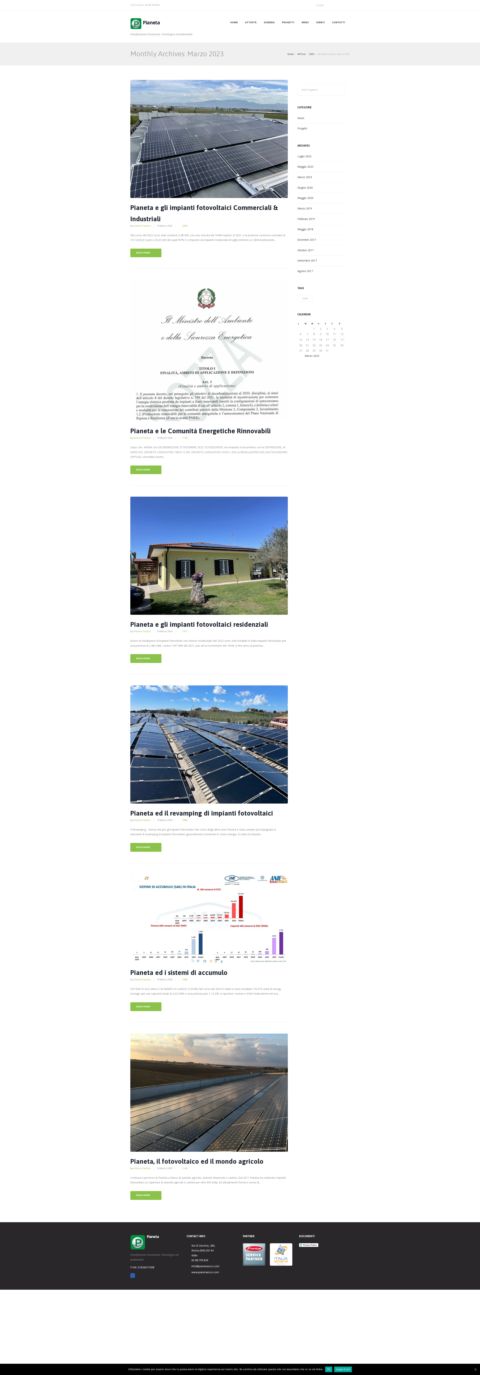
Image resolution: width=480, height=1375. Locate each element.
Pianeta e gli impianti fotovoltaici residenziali (199, 624)
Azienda (269, 22)
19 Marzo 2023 (164, 225)
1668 (184, 979)
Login (319, 5)
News (305, 22)
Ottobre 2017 (305, 250)
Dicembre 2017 (306, 239)
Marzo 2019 (304, 208)
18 (334, 339)
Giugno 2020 (305, 187)
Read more (143, 252)
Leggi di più (343, 1369)
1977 (184, 631)
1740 (184, 437)
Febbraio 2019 (306, 219)
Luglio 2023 (304, 156)
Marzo (312, 356)
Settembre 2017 (307, 260)
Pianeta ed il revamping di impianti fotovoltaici (201, 813)
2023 (311, 54)
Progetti (288, 22)
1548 (184, 1168)
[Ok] (475, 1369)
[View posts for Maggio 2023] (342, 355)
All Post (301, 54)
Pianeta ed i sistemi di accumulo (178, 972)
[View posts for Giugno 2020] (300, 355)
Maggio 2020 (305, 198)
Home (234, 22)
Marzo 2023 (304, 177)
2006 (184, 225)
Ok (328, 1369)
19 (342, 339)
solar (305, 298)
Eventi (320, 22)
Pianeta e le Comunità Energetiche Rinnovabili (200, 431)
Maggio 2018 (305, 229)
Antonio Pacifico (142, 225)
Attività (250, 22)
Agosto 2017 (305, 271)
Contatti (338, 22)
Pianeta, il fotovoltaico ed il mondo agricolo (196, 1161)
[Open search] (335, 4)
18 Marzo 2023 (164, 1168)
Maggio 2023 (305, 166)
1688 (184, 820)
